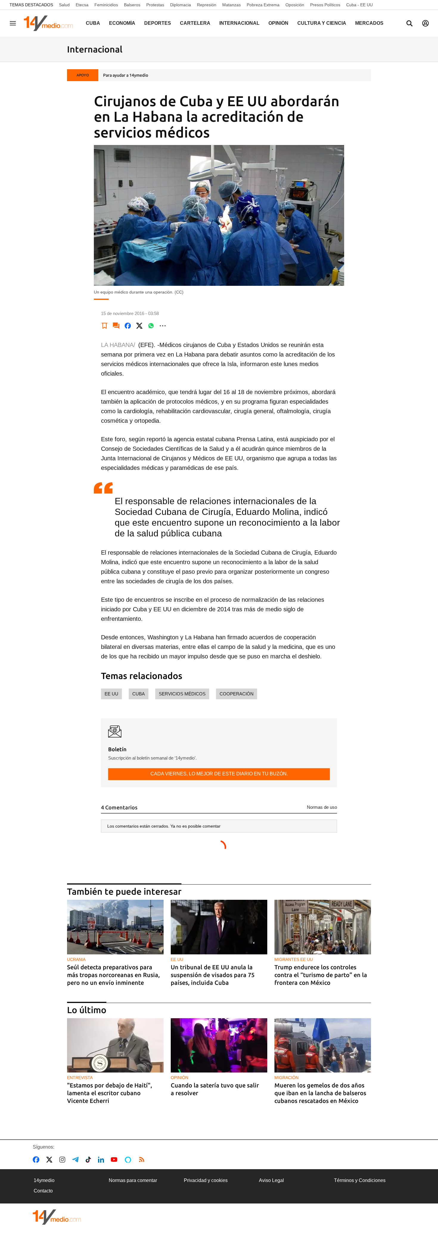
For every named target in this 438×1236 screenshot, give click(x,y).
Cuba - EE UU (359, 4)
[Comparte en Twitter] (139, 326)
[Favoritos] (105, 326)
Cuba (93, 23)
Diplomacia (180, 4)
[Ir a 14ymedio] (50, 23)
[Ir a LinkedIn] (102, 1159)
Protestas (155, 4)
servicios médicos (182, 693)
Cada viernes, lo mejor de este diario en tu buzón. (219, 773)
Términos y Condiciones (360, 1180)
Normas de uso (322, 807)
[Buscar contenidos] (409, 24)
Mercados (369, 23)
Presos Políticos (325, 4)
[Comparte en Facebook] (128, 326)
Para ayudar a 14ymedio (125, 75)
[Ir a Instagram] (63, 1159)
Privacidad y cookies (206, 1180)
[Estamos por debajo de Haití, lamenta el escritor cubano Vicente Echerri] (115, 1045)
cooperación (237, 693)
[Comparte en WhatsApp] (151, 326)
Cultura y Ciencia (321, 23)
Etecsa (82, 4)
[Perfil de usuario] (425, 23)
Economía (122, 23)
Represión (206, 4)
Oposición (294, 4)
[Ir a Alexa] (129, 1159)
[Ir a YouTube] (115, 1159)
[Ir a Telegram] (76, 1159)
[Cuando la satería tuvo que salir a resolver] (219, 1045)
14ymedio (44, 1180)
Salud (64, 4)
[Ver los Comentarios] (116, 326)
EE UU (111, 693)
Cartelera (195, 23)
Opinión (278, 23)
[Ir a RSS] (143, 1159)
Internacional (239, 23)
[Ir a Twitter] (50, 1159)
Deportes (157, 23)
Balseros (132, 4)
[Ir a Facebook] (37, 1159)
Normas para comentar (133, 1180)
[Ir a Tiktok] (90, 1159)
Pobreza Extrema (263, 4)
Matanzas (231, 4)
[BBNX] (57, 1217)
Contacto (43, 1190)
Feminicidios (106, 4)
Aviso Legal (271, 1180)
